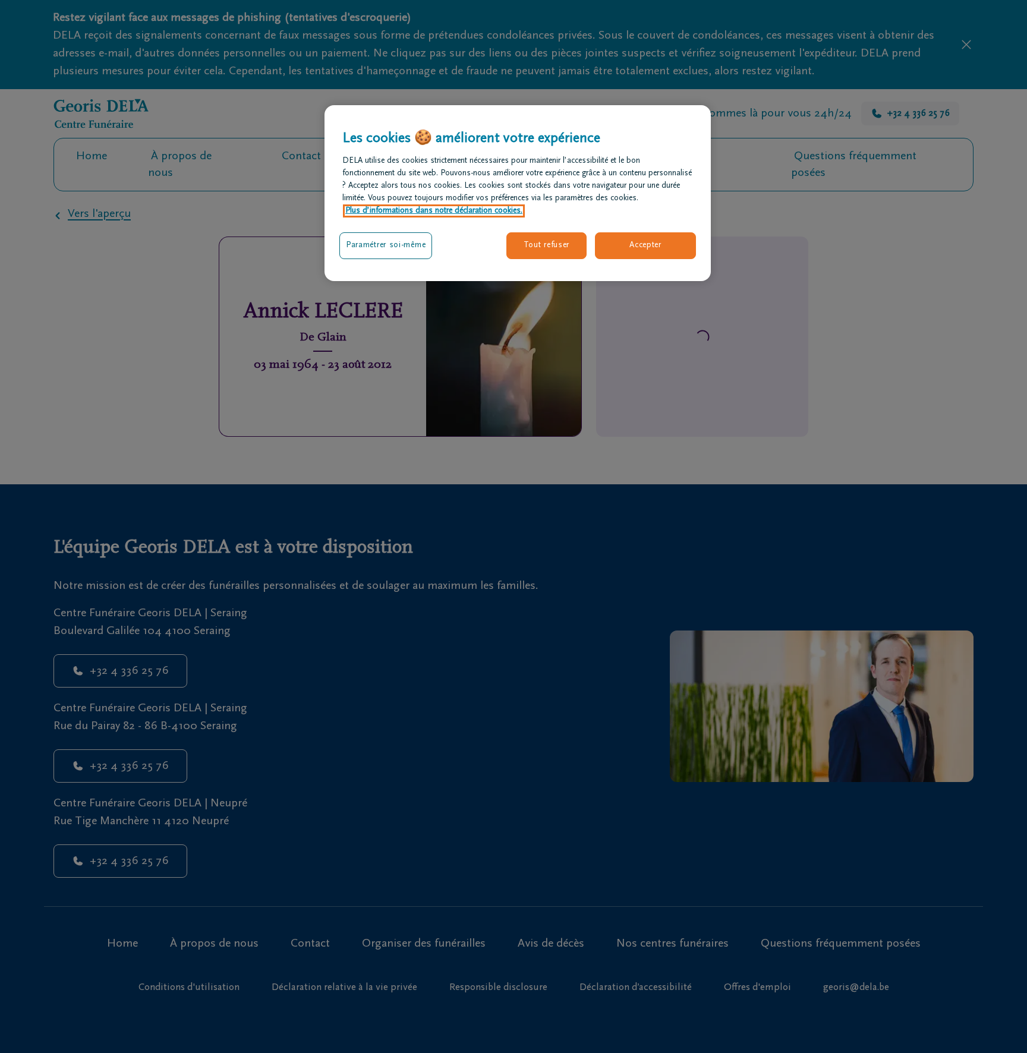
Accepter (645, 245)
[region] (518, 193)
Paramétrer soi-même (386, 245)
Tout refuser (546, 245)
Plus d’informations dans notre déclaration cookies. (433, 211)
